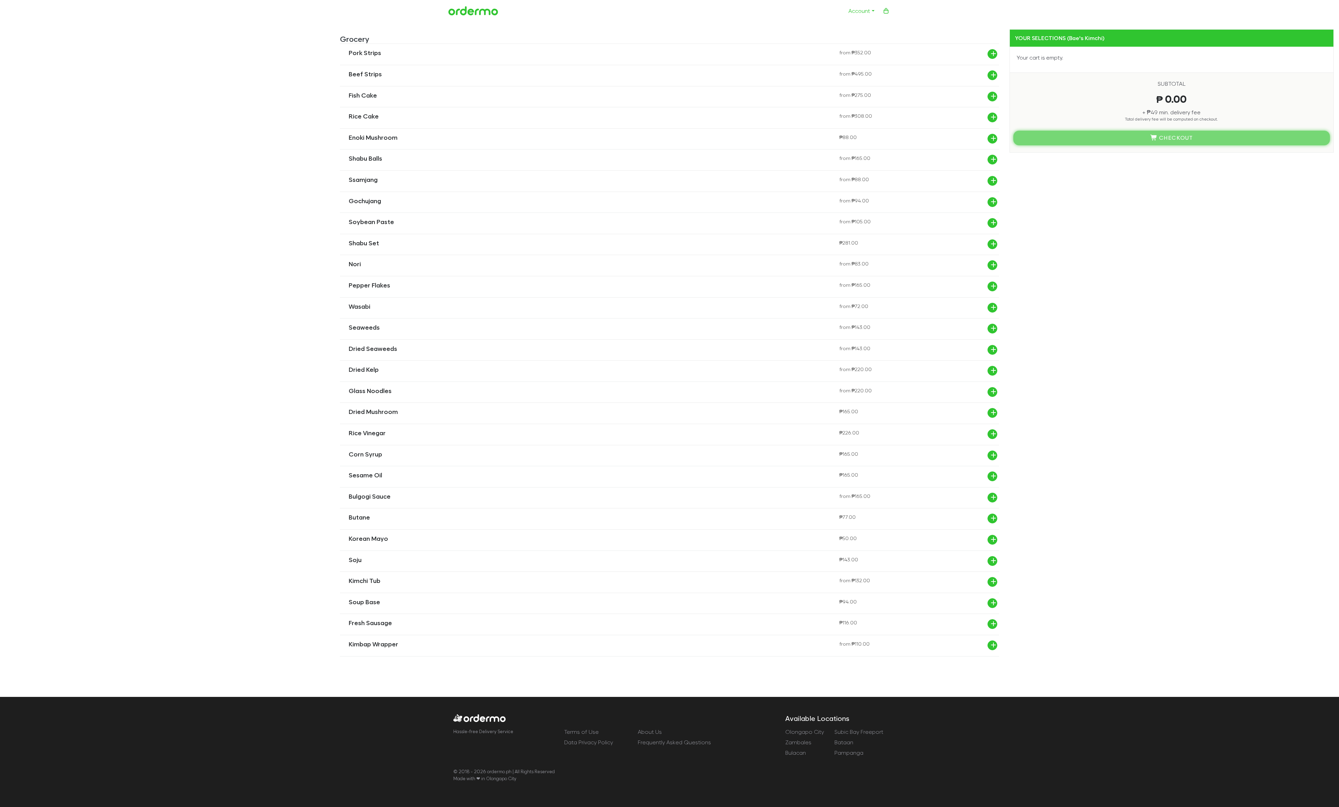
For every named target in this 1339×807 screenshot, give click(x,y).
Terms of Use (581, 732)
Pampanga (848, 753)
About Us (650, 732)
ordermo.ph (499, 771)
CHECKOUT (1175, 137)
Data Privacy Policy (588, 742)
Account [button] (859, 11)
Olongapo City (804, 732)
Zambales (798, 742)
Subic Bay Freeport (858, 732)
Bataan (843, 742)
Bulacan (795, 753)
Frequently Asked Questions (674, 742)
